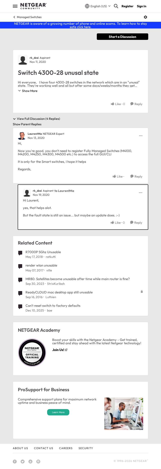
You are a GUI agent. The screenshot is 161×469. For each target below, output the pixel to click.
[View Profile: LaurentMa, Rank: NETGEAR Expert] (22, 136)
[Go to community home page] (33, 6)
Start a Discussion (122, 37)
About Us (20, 448)
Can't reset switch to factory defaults (53, 305)
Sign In (141, 6)
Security (86, 448)
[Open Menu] (145, 17)
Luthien (51, 297)
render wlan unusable (41, 265)
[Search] (116, 6)
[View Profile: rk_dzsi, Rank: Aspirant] (23, 60)
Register (128, 6)
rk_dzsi (34, 57)
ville (49, 270)
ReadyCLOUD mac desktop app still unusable (59, 292)
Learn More (58, 412)
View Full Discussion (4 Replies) (38, 119)
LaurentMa (35, 133)
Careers (66, 448)
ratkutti (51, 256)
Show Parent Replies (27, 124)
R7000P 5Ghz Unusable (43, 252)
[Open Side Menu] (15, 6)
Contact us (43, 448)
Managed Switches (29, 17)
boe (49, 310)
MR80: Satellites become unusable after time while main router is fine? (78, 279)
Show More (30, 90)
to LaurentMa (64, 190)
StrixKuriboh (56, 283)
